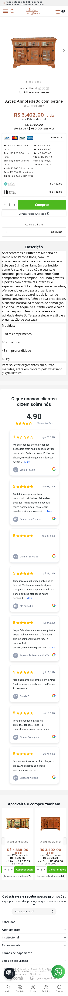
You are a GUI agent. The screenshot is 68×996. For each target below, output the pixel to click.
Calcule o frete (34, 224)
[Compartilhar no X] (43, 88)
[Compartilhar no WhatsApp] (40, 88)
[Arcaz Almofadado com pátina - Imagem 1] (34, 50)
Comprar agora (24, 869)
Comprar (42, 205)
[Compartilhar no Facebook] (36, 88)
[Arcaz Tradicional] (50, 843)
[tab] (27, 82)
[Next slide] (63, 50)
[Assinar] (52, 911)
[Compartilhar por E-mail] (47, 88)
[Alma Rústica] (33, 11)
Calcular (56, 231)
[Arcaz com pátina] (17, 843)
